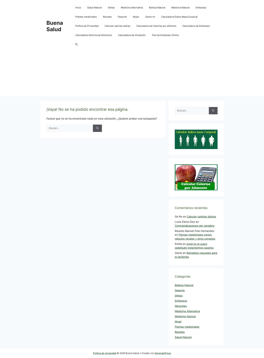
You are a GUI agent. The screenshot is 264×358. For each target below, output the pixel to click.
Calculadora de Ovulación (132, 35)
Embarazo (201, 7)
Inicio (78, 7)
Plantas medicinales (86, 16)
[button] (76, 44)
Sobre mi (150, 16)
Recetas (107, 16)
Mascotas (181, 306)
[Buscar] (97, 128)
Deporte (122, 16)
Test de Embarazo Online (165, 35)
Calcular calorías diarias (117, 25)
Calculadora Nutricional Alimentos (93, 35)
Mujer (136, 16)
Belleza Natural (157, 7)
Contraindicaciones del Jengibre (194, 225)
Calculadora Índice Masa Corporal (179, 16)
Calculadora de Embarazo (196, 25)
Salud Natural (94, 7)
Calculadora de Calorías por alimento (156, 25)
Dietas (111, 7)
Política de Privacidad (87, 25)
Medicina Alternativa (132, 7)
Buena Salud (54, 26)
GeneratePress (163, 353)
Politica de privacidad (104, 353)
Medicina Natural (180, 7)
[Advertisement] (132, 75)
